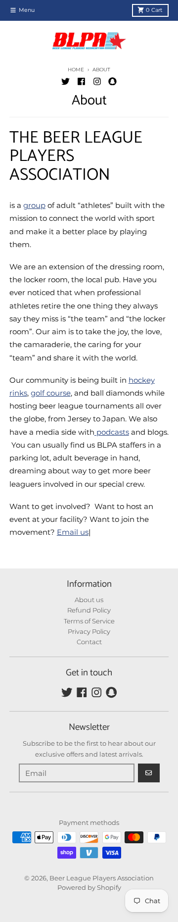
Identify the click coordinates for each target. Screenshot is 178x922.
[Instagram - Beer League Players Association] (97, 81)
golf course (51, 393)
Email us (73, 532)
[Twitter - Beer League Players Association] (65, 81)
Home (76, 69)
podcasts (112, 432)
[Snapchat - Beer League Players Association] (113, 81)
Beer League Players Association (101, 878)
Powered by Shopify (89, 887)
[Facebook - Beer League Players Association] (81, 81)
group (34, 205)
